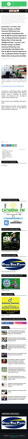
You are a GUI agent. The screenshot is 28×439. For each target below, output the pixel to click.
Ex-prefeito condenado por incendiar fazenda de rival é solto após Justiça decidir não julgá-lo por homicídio (17, 398)
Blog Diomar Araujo (6, 58)
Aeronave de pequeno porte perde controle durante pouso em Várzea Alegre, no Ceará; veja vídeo (16, 332)
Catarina (9, 15)
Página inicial (4, 15)
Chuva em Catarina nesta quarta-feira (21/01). (17, 391)
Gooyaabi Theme (14, 437)
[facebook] (7, 323)
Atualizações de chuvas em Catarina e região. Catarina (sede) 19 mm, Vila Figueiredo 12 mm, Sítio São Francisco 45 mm (17, 347)
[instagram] (20, 323)
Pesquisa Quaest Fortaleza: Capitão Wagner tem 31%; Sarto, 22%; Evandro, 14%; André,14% (17, 339)
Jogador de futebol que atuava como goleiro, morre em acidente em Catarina (17, 385)
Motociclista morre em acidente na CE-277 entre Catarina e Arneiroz (17, 354)
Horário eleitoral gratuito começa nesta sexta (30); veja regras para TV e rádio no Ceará (17, 378)
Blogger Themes (14, 435)
